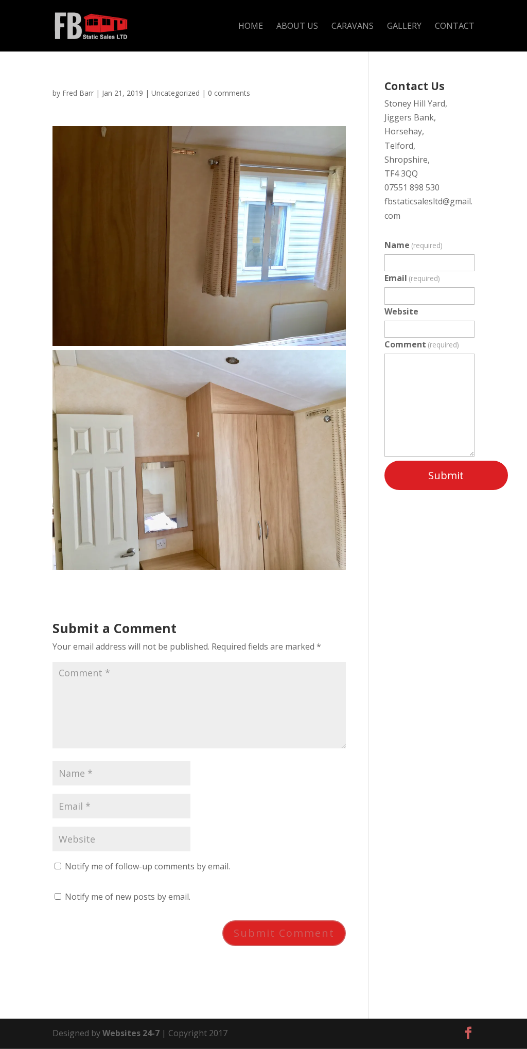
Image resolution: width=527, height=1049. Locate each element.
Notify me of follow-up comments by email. (147, 866)
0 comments (229, 93)
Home (250, 26)
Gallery (404, 26)
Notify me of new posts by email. (127, 896)
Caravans (352, 26)
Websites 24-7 (131, 1033)
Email (412, 278)
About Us (297, 26)
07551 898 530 (412, 187)
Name (413, 245)
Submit (446, 475)
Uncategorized (175, 93)
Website (401, 311)
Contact (455, 26)
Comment (421, 344)
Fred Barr (78, 93)
